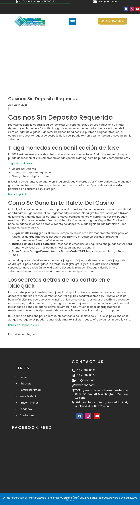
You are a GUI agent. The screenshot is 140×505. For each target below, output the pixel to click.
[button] (72, 21)
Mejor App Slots (18, 194)
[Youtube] (137, 9)
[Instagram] (132, 9)
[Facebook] (126, 9)
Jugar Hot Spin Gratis (21, 163)
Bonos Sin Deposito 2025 (23, 325)
